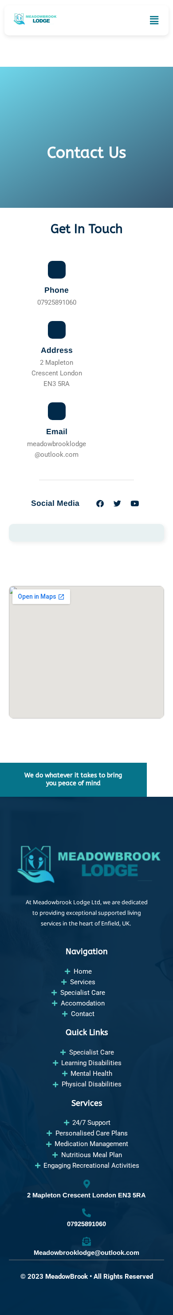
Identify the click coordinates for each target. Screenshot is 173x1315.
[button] (153, 20)
